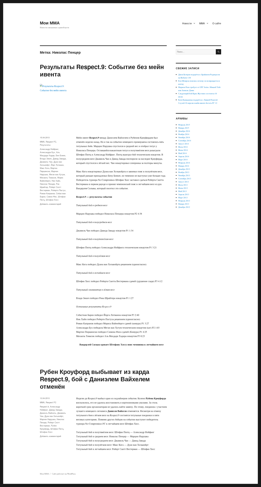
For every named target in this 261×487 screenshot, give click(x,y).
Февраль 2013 (184, 200)
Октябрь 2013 (184, 175)
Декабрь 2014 (184, 131)
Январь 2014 (183, 165)
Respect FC (51, 141)
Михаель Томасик (48, 177)
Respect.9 (44, 406)
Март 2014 (183, 159)
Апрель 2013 (183, 194)
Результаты (45, 144)
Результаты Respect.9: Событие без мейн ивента (102, 70)
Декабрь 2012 (184, 207)
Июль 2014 (183, 146)
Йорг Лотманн (57, 164)
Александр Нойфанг (49, 149)
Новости (187, 23)
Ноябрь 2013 (183, 172)
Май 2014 (182, 153)
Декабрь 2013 (184, 169)
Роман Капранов (47, 193)
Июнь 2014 (183, 150)
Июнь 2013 (183, 188)
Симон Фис (52, 196)
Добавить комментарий (50, 203)
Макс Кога (44, 168)
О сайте (216, 23)
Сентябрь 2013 (184, 178)
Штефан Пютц (56, 428)
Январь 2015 (183, 127)
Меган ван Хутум (57, 174)
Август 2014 (183, 143)
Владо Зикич (46, 158)
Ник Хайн (56, 180)
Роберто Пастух (58, 190)
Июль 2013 (183, 184)
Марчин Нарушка (47, 419)
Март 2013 (183, 197)
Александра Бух (47, 152)
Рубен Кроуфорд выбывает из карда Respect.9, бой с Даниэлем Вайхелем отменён (95, 379)
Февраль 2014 (184, 162)
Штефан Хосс (52, 199)
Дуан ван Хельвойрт (54, 416)
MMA (202, 23)
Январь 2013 (183, 203)
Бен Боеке (60, 155)
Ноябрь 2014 (183, 134)
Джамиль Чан (46, 161)
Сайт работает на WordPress (64, 473)
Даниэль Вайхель (48, 412)
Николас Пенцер (47, 183)
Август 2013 (183, 181)
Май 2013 (182, 191)
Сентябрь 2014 (184, 140)
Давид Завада (59, 158)
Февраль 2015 (184, 124)
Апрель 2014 (183, 156)
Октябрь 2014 (184, 137)
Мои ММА (50, 23)
